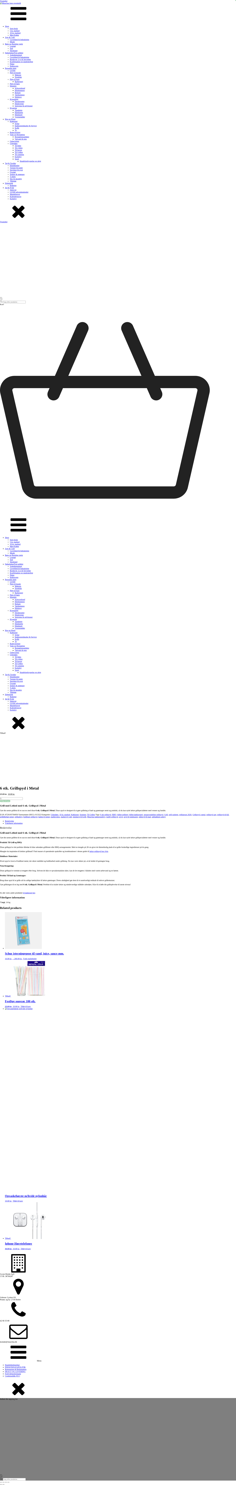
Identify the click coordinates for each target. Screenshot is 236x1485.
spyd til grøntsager (131, 817)
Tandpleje (18, 110)
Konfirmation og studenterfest (21, 62)
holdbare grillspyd (30, 817)
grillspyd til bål (223, 815)
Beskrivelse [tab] (9, 821)
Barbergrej (19, 82)
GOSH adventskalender (19, 192)
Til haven (18, 150)
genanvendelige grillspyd (153, 815)
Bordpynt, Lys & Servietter (20, 59)
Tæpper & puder (16, 168)
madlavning (55, 817)
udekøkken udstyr (159, 817)
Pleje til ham (14, 79)
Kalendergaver (15, 197)
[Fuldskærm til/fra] (3, 1482)
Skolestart (13, 51)
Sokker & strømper (17, 174)
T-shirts (13, 177)
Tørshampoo (20, 95)
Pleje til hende (15, 73)
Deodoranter (19, 101)
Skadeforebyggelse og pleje (30, 161)
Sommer (83, 815)
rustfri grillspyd (112, 817)
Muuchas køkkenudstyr (96, 817)
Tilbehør (13, 181)
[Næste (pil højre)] (3, 1484)
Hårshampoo (20, 90)
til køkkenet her (29, 893)
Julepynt (13, 190)
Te (16, 130)
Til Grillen (19, 152)
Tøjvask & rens (21, 139)
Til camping (19, 155)
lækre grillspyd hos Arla (98, 851)
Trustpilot (3, 1)
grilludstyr (18, 817)
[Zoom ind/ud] (1, 1482)
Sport (17, 159)
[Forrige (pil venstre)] (1, 1484)
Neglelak (18, 77)
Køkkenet (13, 121)
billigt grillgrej (122, 815)
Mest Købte (14, 35)
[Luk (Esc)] (8, 1482)
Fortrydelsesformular (13, 1374)
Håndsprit (18, 115)
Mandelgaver (15, 194)
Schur (17, 124)
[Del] (6, 1482)
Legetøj (13, 46)
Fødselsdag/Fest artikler (14, 53)
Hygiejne (13, 108)
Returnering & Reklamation (15, 1369)
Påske (12, 64)
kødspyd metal (44, 817)
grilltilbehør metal (7, 817)
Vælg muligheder (30, 959)
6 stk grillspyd (105, 815)
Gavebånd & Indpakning (19, 40)
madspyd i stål (66, 817)
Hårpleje (13, 86)
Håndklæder (14, 166)
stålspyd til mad (145, 817)
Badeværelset (15, 132)
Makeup (18, 75)
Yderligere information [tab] (14, 823)
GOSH (12, 71)
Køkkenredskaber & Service (26, 126)
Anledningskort (16, 55)
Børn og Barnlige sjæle (14, 44)
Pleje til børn (15, 84)
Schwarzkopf (20, 88)
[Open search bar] (1, 299)
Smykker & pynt (16, 170)
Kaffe (17, 128)
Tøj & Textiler (10, 163)
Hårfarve (18, 97)
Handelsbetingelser (12, 1365)
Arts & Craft (10, 37)
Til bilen (18, 146)
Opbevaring (14, 141)
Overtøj (13, 172)
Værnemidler (20, 117)
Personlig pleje (10, 68)
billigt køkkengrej (136, 815)
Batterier (13, 185)
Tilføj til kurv (5, 801)
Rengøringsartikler (22, 137)
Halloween (14, 66)
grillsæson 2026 (185, 815)
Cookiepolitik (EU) (12, 1376)
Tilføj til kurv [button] (26, 1006)
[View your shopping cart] (118, 514)
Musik (12, 42)
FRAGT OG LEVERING (15, 1372)
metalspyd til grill (79, 817)
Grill (166, 815)
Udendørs (13, 143)
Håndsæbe (19, 113)
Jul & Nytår (9, 188)
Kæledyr (18, 157)
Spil (11, 48)
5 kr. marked (15, 31)
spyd (121, 817)
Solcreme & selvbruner (24, 106)
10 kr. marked (15, 33)
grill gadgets (173, 815)
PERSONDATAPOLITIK (15, 1367)
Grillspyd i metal (198, 815)
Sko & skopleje (16, 179)
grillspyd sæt (211, 815)
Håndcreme (19, 104)
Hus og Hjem (10, 119)
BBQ (114, 815)
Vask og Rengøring (17, 135)
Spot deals (14, 29)
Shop (7, 26)
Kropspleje (14, 99)
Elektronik (9, 183)
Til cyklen (18, 148)
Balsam (18, 93)
